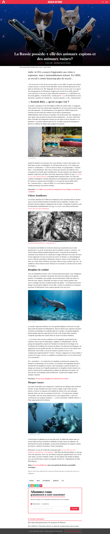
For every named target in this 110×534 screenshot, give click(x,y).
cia (63, 480)
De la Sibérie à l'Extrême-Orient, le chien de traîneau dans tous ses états (53, 526)
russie (31, 480)
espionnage (46, 480)
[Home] (3, 2)
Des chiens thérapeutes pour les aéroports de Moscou (47, 522)
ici (50, 531)
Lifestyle (41, 63)
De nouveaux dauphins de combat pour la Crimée (52, 379)
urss (38, 480)
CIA (62, 96)
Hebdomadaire (36, 504)
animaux (56, 480)
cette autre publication (39, 465)
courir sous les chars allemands (38, 208)
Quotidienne (46, 504)
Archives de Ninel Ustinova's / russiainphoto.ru (42, 243)
